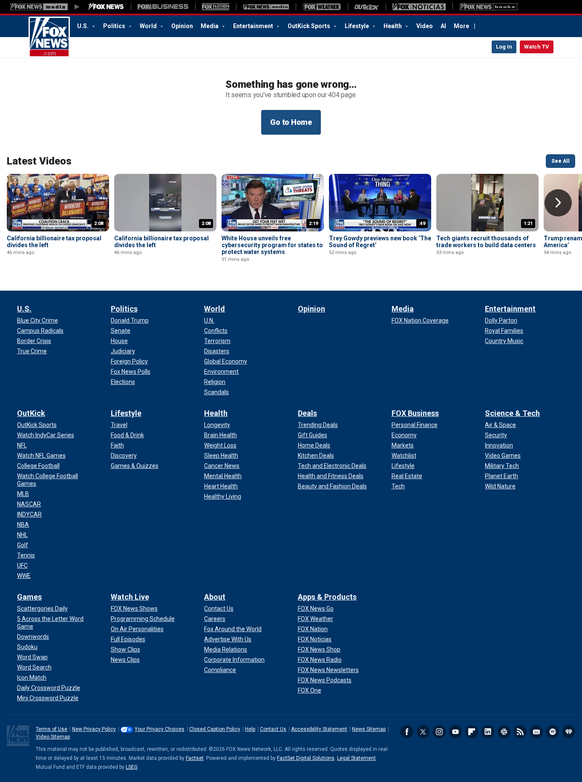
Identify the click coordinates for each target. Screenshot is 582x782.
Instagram (439, 731)
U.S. (83, 26)
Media (210, 26)
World (149, 26)
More (461, 26)
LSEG (132, 767)
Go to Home (291, 122)
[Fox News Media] (106, 6)
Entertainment (253, 26)
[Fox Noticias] (419, 6)
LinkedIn (487, 731)
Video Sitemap (53, 737)
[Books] (489, 6)
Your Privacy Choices (159, 729)
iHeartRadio (568, 731)
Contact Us (273, 729)
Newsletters (536, 731)
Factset (195, 758)
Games (29, 596)
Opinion (182, 26)
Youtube (455, 731)
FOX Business (415, 413)
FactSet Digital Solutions (305, 758)
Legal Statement (356, 758)
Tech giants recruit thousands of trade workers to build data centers (486, 241)
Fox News (49, 37)
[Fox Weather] (322, 6)
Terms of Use (51, 729)
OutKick (31, 413)
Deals (307, 413)
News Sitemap (369, 729)
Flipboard (471, 731)
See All (560, 161)
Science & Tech (512, 413)
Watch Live (130, 596)
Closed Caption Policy (214, 729)
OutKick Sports (309, 26)
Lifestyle (357, 26)
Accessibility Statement (319, 729)
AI (443, 26)
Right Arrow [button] (558, 202)
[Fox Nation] (215, 6)
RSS (520, 731)
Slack (504, 731)
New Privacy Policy (94, 729)
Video (424, 26)
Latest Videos (39, 161)
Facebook (406, 731)
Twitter (423, 731)
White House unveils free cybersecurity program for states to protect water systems (272, 245)
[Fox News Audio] (266, 6)
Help (250, 729)
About (214, 596)
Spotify (552, 731)
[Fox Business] (163, 6)
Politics (115, 26)
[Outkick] (366, 7)
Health (393, 26)
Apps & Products (327, 596)
